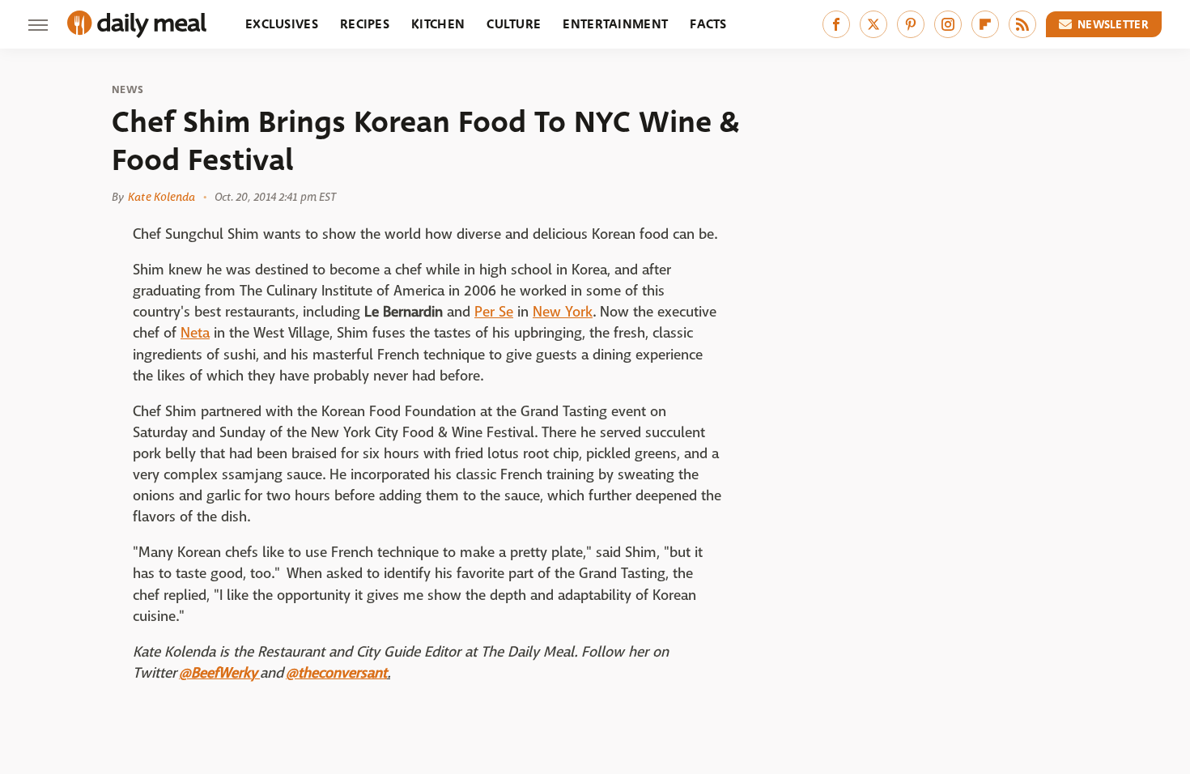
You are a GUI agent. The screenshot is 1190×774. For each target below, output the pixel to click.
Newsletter (1113, 24)
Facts (708, 24)
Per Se (493, 312)
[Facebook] (836, 24)
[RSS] (1022, 24)
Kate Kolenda (161, 196)
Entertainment (615, 24)
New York (563, 312)
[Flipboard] (985, 24)
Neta (195, 333)
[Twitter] (873, 24)
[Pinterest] (910, 24)
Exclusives (281, 24)
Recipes (364, 24)
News (127, 90)
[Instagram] (948, 24)
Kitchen (438, 24)
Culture (514, 24)
